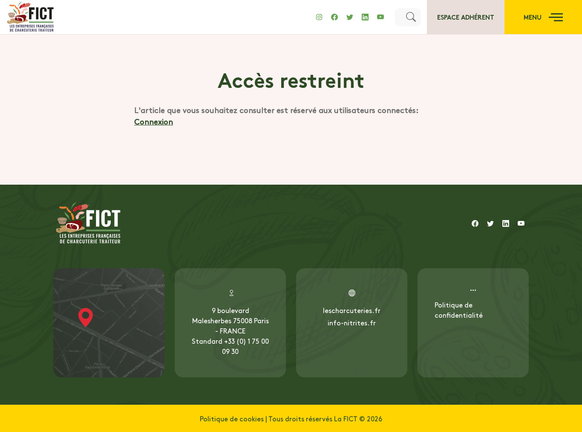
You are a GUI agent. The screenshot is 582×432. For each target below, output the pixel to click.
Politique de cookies (232, 418)
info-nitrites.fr (352, 322)
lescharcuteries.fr (351, 310)
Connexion (153, 121)
